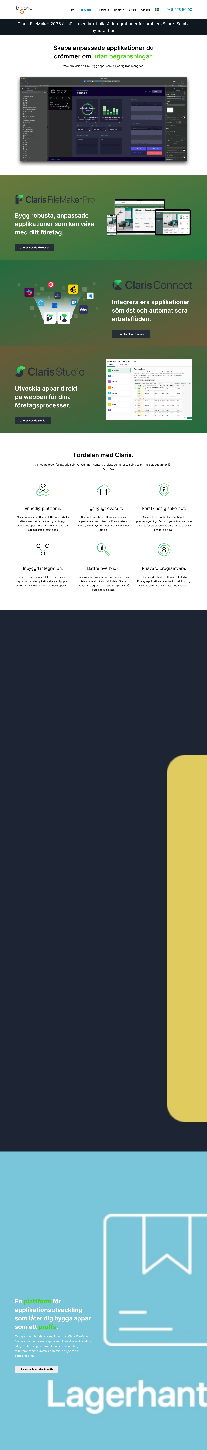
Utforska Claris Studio (33, 420)
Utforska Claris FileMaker (35, 247)
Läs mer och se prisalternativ (36, 1369)
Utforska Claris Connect (131, 334)
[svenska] (157, 10)
